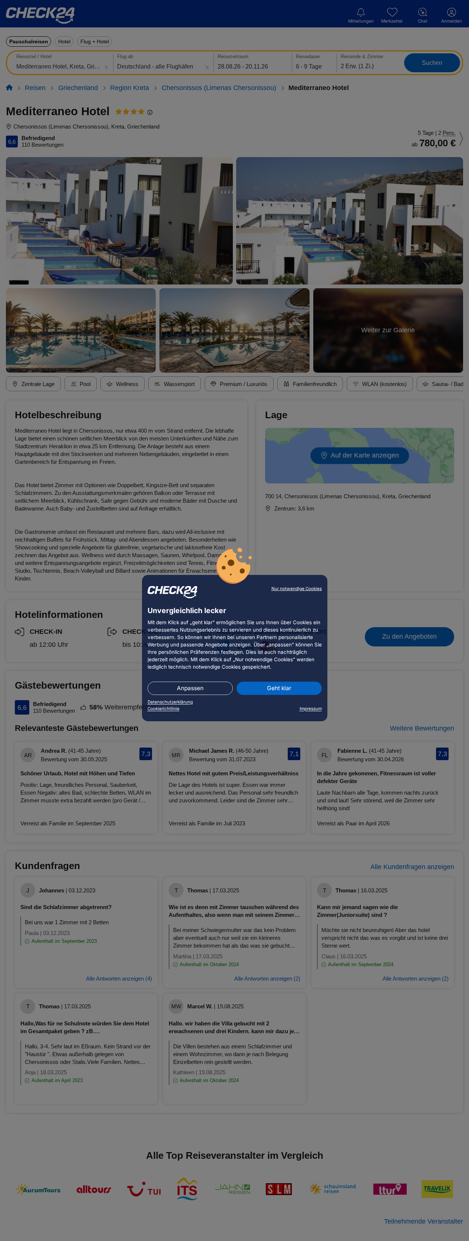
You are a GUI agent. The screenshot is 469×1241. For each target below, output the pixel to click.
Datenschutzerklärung (170, 702)
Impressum (311, 708)
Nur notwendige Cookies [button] (296, 588)
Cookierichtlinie (163, 708)
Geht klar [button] (279, 688)
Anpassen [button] (190, 688)
